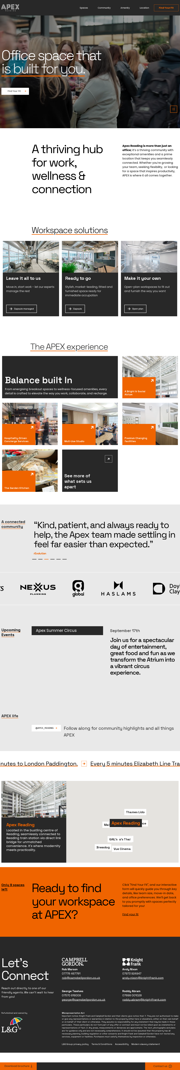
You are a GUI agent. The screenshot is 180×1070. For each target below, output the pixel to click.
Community (104, 7)
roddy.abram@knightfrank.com (144, 1019)
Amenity (125, 7)
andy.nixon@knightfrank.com (143, 997)
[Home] (10, 7)
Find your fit (130, 933)
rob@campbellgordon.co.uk (81, 997)
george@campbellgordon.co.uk (83, 1019)
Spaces (84, 7)
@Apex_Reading (44, 747)
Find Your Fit (166, 7)
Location (144, 7)
